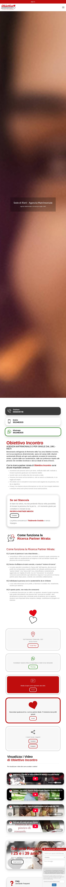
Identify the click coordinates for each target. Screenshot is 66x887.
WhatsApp (33, 667)
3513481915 (18, 422)
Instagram (33, 746)
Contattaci (14, 515)
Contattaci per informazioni (54, 849)
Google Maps (33, 645)
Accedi (33, 689)
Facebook (33, 741)
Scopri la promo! (17, 862)
